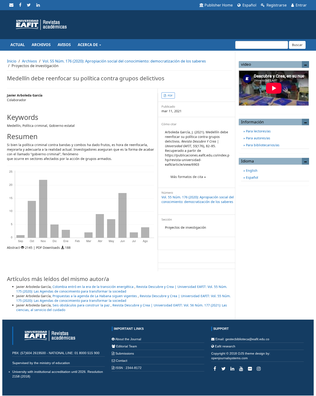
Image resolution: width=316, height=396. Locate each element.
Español (249, 5)
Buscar (297, 45)
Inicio (11, 61)
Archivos (41, 44)
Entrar (301, 5)
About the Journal (128, 339)
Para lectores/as (258, 131)
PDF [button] (170, 95)
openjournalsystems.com (229, 358)
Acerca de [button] (88, 44)
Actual (17, 44)
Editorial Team (126, 346)
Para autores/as (257, 138)
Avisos (64, 44)
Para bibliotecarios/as (262, 145)
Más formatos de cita (187, 177)
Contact (121, 360)
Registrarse (276, 5)
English (251, 170)
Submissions (124, 353)
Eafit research (225, 346)
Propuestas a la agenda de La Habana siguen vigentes (95, 296)
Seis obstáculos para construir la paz (82, 305)
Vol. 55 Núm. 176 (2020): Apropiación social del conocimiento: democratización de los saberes (124, 61)
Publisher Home (218, 5)
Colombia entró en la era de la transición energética (93, 286)
